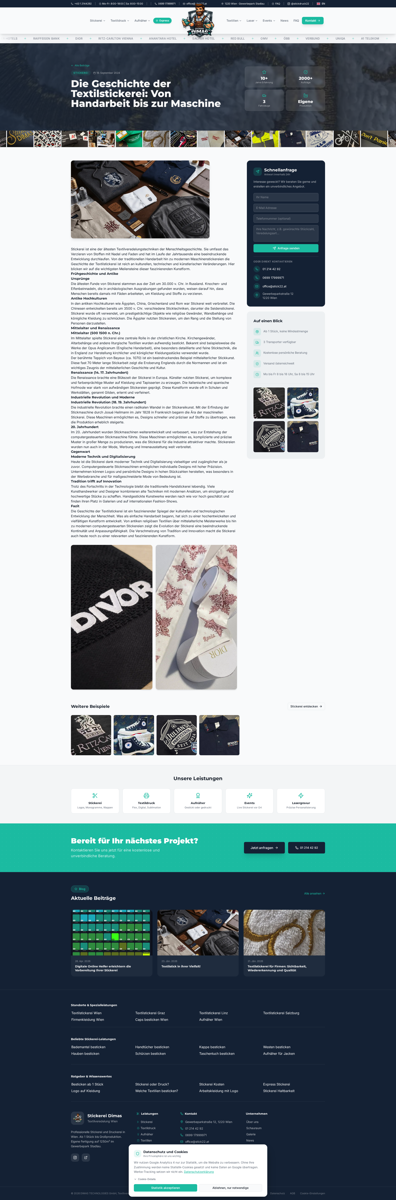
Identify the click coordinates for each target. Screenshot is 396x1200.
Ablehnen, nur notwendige (230, 1187)
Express (164, 20)
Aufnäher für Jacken (279, 1053)
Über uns (252, 1122)
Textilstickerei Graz (150, 1013)
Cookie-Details (147, 1179)
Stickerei (96, 20)
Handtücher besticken (152, 1047)
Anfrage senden (288, 248)
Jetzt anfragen (262, 848)
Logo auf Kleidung (85, 1091)
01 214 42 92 (271, 269)
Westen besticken (276, 1047)
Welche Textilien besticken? (156, 1091)
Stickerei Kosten (211, 1084)
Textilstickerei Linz (213, 1013)
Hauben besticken (85, 1053)
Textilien (232, 20)
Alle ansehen (312, 893)
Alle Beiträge (82, 65)
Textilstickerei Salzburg (281, 1013)
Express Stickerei (276, 1084)
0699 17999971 (273, 277)
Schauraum (254, 1128)
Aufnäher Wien (210, 1019)
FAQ (277, 3)
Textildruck (118, 20)
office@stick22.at (274, 286)
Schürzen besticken (150, 1053)
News (284, 20)
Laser (250, 20)
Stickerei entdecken (304, 706)
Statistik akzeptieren (165, 1187)
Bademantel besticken (88, 1047)
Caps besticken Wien (151, 1019)
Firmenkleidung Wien (87, 1019)
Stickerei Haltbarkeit (279, 1091)
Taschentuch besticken (217, 1053)
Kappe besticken (212, 1047)
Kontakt (310, 20)
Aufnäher (140, 20)
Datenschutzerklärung (199, 1171)
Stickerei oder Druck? (152, 1084)
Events (267, 20)
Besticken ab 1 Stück (87, 1084)
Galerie (251, 1134)
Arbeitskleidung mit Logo (218, 1091)
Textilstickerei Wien (86, 1013)
